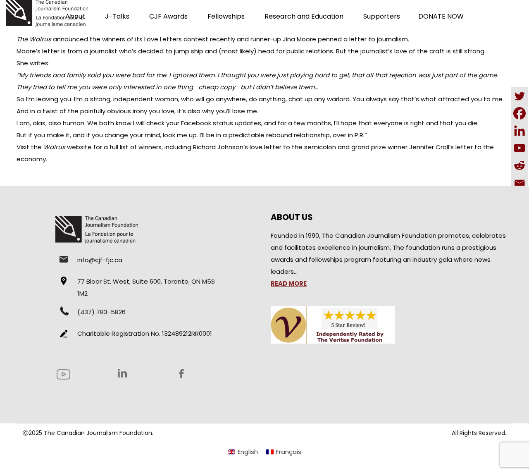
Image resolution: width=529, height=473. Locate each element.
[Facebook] (519, 113)
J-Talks (117, 16)
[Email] (519, 182)
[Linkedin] (519, 130)
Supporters (381, 16)
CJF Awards (168, 16)
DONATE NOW (441, 16)
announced (70, 39)
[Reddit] (519, 165)
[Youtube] (519, 148)
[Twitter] (519, 96)
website (67, 147)
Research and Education (303, 16)
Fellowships (226, 16)
